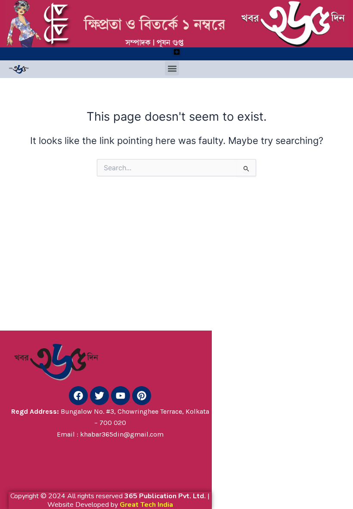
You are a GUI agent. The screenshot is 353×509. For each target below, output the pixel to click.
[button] (177, 52)
